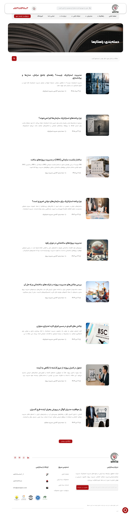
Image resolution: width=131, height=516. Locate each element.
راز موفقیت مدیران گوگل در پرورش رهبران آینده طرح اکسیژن (56, 409)
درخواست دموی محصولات (61, 491)
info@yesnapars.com (20, 488)
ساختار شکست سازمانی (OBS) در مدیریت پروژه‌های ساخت (56, 159)
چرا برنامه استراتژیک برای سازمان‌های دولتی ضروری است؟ (57, 201)
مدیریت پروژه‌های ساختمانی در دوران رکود (63, 243)
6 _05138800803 (18, 474)
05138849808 (17, 481)
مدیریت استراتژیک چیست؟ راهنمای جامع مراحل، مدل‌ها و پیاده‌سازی (52, 77)
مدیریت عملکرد (48, 423)
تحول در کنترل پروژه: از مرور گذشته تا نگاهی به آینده (59, 368)
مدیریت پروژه (49, 173)
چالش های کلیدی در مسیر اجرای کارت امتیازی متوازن (59, 326)
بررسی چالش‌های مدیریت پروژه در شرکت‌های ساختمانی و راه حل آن (53, 284)
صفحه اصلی (65, 474)
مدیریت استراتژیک (48, 91)
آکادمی (55, 91)
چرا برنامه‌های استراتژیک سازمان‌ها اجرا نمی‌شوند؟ (60, 118)
